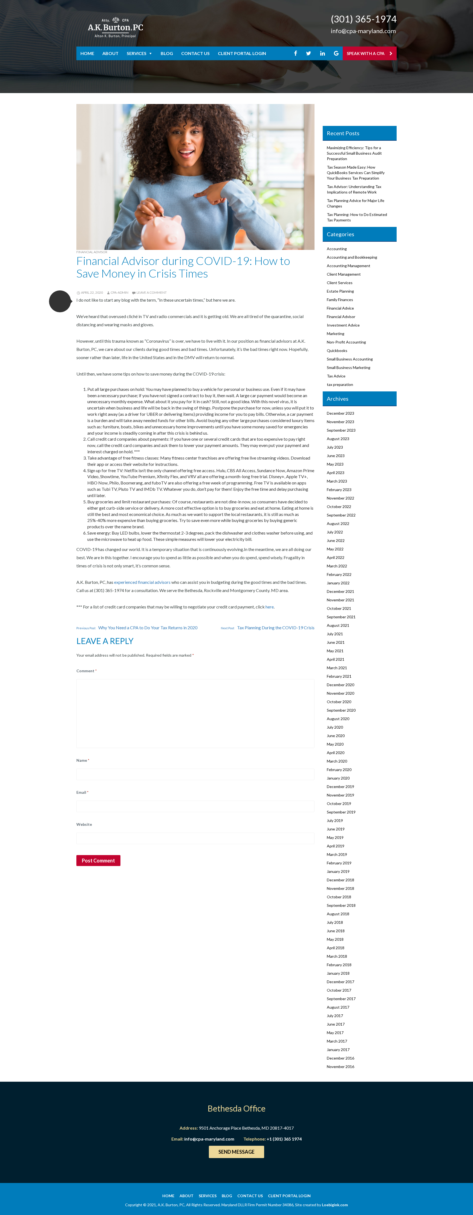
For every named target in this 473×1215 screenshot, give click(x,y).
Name (82, 760)
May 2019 (335, 837)
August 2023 (338, 438)
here (270, 606)
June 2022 (336, 540)
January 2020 (338, 778)
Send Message (236, 1152)
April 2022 (335, 557)
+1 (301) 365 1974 (284, 1138)
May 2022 (335, 549)
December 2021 (340, 591)
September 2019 (341, 812)
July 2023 (335, 447)
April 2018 (335, 947)
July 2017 (335, 1015)
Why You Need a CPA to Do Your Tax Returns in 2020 (136, 627)
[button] (60, 301)
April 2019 (335, 846)
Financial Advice (340, 308)
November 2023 (340, 421)
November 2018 (340, 888)
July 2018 (335, 922)
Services (136, 53)
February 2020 (339, 769)
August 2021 (338, 625)
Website (84, 824)
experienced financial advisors (142, 582)
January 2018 (338, 973)
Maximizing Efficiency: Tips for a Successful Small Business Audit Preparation (354, 153)
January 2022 (338, 583)
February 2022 (339, 574)
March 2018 (337, 956)
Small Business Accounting (350, 359)
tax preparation (340, 384)
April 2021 (335, 659)
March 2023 (337, 481)
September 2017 (341, 998)
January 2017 (338, 1049)
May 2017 (335, 1032)
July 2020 (335, 727)
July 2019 (335, 820)
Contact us (195, 53)
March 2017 (337, 1041)
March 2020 (337, 761)
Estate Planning (340, 291)
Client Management (344, 274)
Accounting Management (348, 265)
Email (82, 792)
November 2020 (340, 693)
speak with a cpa (366, 53)
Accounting (337, 248)
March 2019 (337, 854)
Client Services (340, 282)
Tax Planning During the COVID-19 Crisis (268, 627)
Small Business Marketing (348, 367)
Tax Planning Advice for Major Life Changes (355, 203)
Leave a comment (152, 292)
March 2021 (337, 667)
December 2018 (340, 880)
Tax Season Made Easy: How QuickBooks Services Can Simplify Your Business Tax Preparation (356, 172)
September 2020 (341, 710)
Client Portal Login (242, 53)
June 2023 (336, 455)
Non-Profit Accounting (346, 342)
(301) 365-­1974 (364, 18)
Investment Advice (343, 325)
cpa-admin (119, 292)
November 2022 (340, 498)
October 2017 (339, 990)
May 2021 (335, 650)
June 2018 (336, 930)
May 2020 (335, 744)
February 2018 (339, 964)
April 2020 (335, 752)
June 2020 (336, 735)
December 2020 (340, 684)
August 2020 (338, 718)
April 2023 (335, 472)
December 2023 (340, 413)
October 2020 (339, 701)
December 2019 (340, 786)
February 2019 (339, 863)
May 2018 (335, 939)
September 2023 (341, 430)
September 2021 (341, 616)
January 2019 (338, 871)
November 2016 (340, 1066)
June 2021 (336, 642)
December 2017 (340, 981)
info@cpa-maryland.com (363, 30)
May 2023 (335, 464)
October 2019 (339, 803)
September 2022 (341, 515)
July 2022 (335, 532)
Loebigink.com (335, 1204)
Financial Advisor (91, 252)
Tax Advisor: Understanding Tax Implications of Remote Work (354, 189)
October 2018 (339, 896)
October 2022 (339, 506)
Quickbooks (337, 350)
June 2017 (336, 1024)
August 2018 (338, 913)
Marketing (335, 333)
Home (87, 53)
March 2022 (337, 566)
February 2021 (339, 676)
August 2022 (338, 523)
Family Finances (340, 299)
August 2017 (338, 1007)
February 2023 (339, 489)
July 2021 (335, 633)
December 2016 (340, 1058)
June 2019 (336, 829)
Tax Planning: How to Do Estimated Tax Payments (357, 217)
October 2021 (339, 608)
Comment (86, 670)
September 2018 (341, 905)
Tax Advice (336, 376)
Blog (167, 53)
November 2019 (340, 795)
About (110, 53)
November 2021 (340, 600)
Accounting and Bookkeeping (352, 257)
